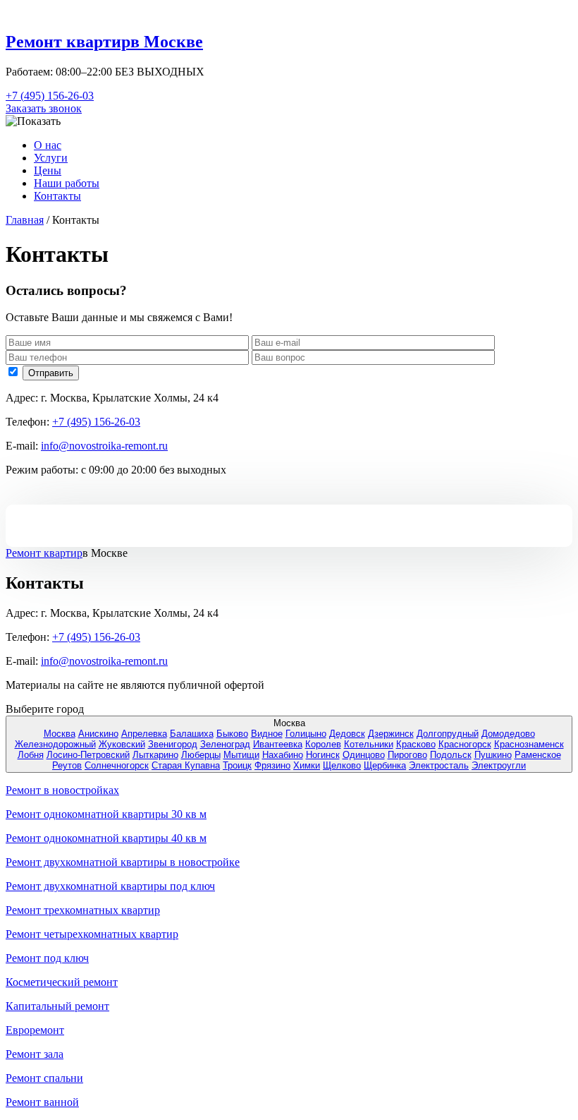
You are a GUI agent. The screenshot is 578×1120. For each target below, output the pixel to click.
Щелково (342, 765)
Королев (323, 744)
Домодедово (508, 733)
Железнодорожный (55, 744)
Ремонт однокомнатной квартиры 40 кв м (106, 838)
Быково (232, 733)
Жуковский (122, 744)
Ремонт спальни (44, 1078)
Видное (267, 733)
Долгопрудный (448, 733)
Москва (59, 733)
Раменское (538, 754)
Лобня (31, 754)
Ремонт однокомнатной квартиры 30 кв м (106, 814)
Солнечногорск (117, 765)
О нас (47, 145)
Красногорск (464, 744)
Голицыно (305, 733)
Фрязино (272, 765)
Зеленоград (225, 744)
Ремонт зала (34, 1054)
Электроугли (499, 765)
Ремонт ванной (42, 1102)
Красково (416, 744)
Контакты (57, 196)
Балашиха (192, 733)
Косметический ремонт (62, 982)
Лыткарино (155, 754)
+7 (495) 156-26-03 (50, 96)
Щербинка (385, 765)
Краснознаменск (529, 744)
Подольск (451, 754)
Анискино (98, 733)
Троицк (237, 765)
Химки (306, 765)
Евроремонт (35, 1030)
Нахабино (282, 754)
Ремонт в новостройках (62, 790)
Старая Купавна (186, 765)
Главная (25, 220)
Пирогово (407, 754)
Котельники (368, 744)
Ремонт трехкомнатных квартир (83, 910)
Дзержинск (391, 733)
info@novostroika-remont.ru (104, 446)
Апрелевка (144, 733)
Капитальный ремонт (57, 1006)
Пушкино (493, 754)
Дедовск (347, 733)
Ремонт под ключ (47, 958)
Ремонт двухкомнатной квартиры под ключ (110, 886)
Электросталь (439, 765)
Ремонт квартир (44, 553)
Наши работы (66, 183)
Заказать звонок (44, 108)
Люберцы (201, 754)
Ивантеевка (277, 744)
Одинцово (364, 754)
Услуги (51, 158)
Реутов (67, 765)
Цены (47, 170)
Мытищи (241, 754)
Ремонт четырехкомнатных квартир (92, 934)
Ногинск (323, 754)
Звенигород (172, 744)
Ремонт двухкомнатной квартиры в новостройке (123, 862)
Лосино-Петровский (88, 754)
